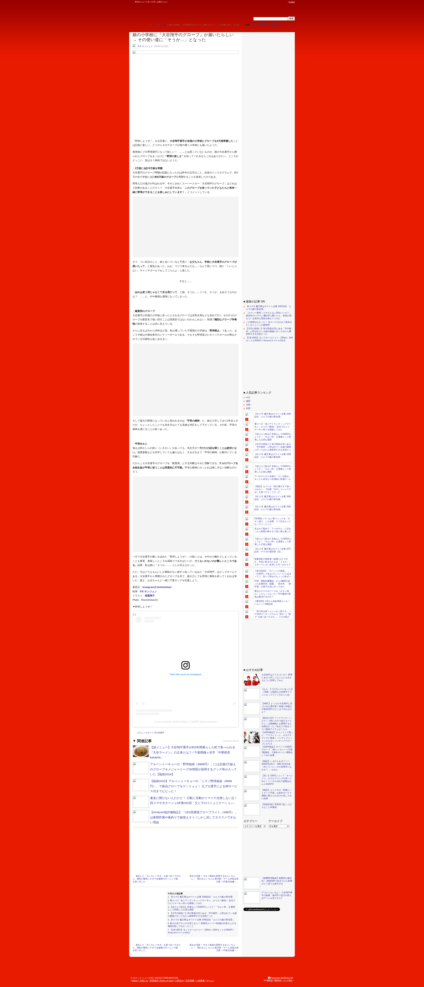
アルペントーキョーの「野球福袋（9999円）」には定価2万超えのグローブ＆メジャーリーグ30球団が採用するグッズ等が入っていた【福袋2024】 (193, 769)
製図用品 (278, 980)
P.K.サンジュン (145, 46)
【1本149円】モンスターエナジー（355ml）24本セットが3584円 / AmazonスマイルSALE (269, 339)
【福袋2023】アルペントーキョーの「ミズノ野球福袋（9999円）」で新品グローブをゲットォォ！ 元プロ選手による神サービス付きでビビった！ (193, 786)
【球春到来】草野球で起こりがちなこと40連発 (277, 805)
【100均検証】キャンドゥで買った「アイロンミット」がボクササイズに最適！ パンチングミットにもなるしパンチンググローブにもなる (277, 738)
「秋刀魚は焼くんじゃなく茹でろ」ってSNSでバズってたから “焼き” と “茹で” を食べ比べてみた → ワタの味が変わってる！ (268, 615)
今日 (248, 397)
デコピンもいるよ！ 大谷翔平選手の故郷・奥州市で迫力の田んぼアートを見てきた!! (277, 895)
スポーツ (149, 732)
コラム (140, 732)
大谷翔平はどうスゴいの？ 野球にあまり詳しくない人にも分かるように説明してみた (277, 677)
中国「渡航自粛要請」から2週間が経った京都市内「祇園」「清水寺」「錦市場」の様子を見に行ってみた (272, 584)
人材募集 (200, 980)
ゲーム (210, 980)
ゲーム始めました (274, 25)
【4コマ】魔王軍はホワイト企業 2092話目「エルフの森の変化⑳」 (272, 508)
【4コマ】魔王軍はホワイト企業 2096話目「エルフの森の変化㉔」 (202, 897)
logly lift (235, 741)
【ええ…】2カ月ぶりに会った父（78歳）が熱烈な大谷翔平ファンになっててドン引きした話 (277, 692)
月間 (248, 404)
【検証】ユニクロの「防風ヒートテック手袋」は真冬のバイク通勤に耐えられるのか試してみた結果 (277, 794)
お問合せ (179, 980)
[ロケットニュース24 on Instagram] (276, 2)
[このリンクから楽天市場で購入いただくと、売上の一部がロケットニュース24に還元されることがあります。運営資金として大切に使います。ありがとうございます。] (264, 2)
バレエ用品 (287, 980)
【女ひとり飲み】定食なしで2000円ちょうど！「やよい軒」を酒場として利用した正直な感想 (272, 437)
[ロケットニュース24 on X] (267, 2)
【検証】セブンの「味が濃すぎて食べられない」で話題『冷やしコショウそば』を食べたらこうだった (272, 489)
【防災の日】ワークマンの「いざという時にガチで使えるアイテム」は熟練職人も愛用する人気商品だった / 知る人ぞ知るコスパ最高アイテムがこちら (277, 723)
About (135, 980)
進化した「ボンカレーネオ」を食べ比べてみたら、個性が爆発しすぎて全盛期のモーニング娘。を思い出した (156, 879)
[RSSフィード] (286, 2)
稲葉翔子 (150, 595)
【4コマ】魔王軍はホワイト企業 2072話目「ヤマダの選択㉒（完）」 (272, 550)
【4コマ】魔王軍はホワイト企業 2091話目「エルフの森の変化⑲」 (272, 498)
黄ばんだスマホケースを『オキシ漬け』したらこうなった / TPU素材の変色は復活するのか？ (272, 594)
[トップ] (147, 25)
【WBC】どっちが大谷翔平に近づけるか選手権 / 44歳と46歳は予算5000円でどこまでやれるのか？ (277, 707)
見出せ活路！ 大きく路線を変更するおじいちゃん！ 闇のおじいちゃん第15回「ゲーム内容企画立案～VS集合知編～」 (213, 879)
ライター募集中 (258, 25)
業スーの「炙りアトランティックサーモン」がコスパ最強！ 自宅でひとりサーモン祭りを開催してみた (201, 902)
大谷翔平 (160, 732)
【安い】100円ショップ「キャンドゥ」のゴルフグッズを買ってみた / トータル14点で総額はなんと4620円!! (277, 779)
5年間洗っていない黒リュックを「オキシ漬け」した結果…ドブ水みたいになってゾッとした (272, 521)
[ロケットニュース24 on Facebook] (270, 2)
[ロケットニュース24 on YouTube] (283, 2)
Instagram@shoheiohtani (157, 587)
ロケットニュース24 (168, 12)
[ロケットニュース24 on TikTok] (280, 2)
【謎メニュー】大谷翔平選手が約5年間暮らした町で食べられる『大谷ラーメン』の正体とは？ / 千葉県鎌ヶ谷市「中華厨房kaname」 (192, 752)
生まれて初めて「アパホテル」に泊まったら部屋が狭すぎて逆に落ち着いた (272, 530)
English (292, 2)
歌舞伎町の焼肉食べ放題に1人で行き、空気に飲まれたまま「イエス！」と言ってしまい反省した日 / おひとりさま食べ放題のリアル (268, 563)
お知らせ (143, 980)
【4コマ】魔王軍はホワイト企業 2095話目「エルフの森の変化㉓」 (202, 919)
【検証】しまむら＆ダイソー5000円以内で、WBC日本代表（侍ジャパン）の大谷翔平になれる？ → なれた (277, 765)
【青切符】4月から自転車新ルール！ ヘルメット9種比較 (272, 602)
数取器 (270, 980)
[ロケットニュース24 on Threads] (273, 2)
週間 (248, 401)
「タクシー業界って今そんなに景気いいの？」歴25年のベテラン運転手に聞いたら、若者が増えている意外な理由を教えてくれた (268, 316)
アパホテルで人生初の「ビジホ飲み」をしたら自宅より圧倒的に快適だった (272, 477)
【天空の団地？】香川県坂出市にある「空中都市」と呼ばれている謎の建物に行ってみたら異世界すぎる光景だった (202, 914)
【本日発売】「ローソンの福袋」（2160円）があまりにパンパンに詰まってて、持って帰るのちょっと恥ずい (272, 574)
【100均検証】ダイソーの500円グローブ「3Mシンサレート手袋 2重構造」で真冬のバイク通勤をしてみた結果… (277, 751)
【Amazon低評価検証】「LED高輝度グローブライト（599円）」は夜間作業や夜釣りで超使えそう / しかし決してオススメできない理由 (193, 817)
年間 (248, 408)
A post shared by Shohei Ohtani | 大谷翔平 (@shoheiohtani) (185, 721)
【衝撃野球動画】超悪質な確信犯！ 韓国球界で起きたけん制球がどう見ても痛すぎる (277, 881)
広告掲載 (190, 980)
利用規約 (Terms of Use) (161, 980)
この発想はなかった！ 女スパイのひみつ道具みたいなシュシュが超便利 (269, 323)
